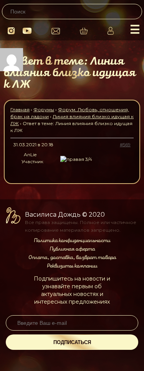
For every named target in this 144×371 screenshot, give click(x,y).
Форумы (43, 109)
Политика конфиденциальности (72, 240)
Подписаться (72, 342)
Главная (20, 109)
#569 (125, 144)
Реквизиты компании (72, 266)
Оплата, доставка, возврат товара (72, 257)
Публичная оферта (72, 249)
